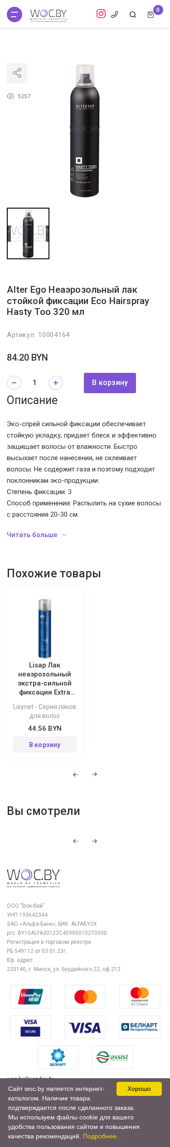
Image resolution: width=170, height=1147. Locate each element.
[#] (14, 14)
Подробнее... (102, 1136)
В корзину (110, 382)
